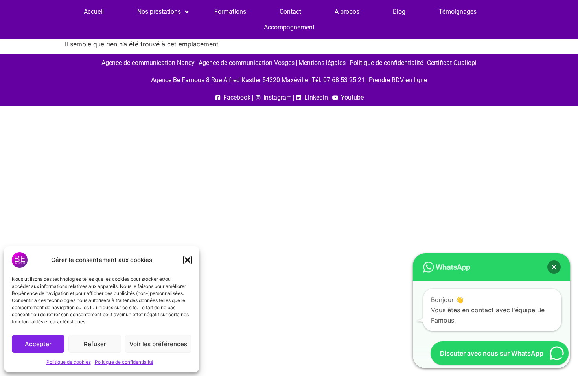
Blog (399, 11)
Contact (290, 11)
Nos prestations (159, 11)
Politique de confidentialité (124, 362)
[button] (187, 260)
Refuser (95, 344)
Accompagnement (289, 27)
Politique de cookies (68, 362)
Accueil (94, 11)
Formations (230, 11)
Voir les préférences (158, 344)
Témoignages (458, 11)
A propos (347, 11)
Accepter (38, 344)
